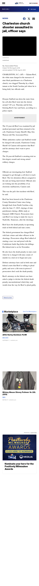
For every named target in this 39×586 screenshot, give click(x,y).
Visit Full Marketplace (30, 311)
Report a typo (8, 297)
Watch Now (33, 3)
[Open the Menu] (3, 3)
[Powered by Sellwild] (33, 432)
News (5, 18)
